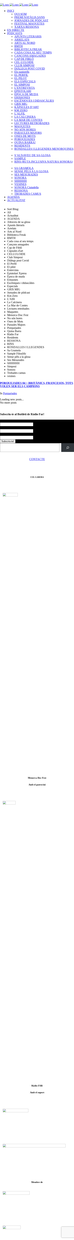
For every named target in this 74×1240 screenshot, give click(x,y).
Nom (3, 421)
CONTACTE (37, 459)
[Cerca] (67, 447)
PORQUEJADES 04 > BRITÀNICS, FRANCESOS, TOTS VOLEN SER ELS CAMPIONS (36, 384)
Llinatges (5, 427)
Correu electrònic (10, 434)
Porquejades (10, 393)
